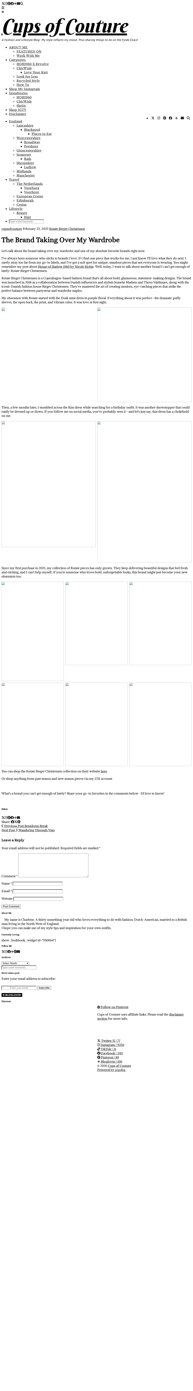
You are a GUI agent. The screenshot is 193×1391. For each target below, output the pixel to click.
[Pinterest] (9, 4)
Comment (10, 876)
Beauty (22, 213)
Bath (27, 159)
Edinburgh (25, 200)
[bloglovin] (12, 952)
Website (7, 899)
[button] (3, 8)
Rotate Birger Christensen (67, 229)
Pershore (31, 146)
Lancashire (25, 125)
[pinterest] (15, 952)
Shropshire (25, 163)
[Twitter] (3, 4)
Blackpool (32, 130)
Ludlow (30, 167)
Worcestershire (29, 138)
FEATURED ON (29, 51)
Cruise (22, 204)
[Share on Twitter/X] (15, 822)
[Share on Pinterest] (18, 822)
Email (7, 891)
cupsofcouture (12, 229)
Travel (14, 179)
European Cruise (30, 196)
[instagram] (6, 952)
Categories (17, 60)
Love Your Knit (36, 72)
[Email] (18, 4)
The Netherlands (30, 184)
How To (23, 85)
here (104, 771)
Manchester (26, 175)
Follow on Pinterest (114, 1007)
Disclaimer (17, 114)
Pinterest (109, 1057)
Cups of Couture (64, 25)
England (15, 121)
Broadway (32, 142)
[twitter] (3, 952)
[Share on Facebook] (12, 822)
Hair (27, 217)
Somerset (24, 155)
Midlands (24, 171)
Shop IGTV (17, 110)
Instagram (112, 1045)
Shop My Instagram (24, 89)
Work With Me (28, 56)
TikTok (108, 1049)
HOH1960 (24, 97)
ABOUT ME (18, 47)
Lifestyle (16, 209)
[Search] (21, 4)
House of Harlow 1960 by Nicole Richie (66, 267)
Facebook (111, 1053)
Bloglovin (111, 1061)
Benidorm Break (26, 826)
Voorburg (31, 188)
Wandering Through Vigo (28, 830)
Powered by (111, 1070)
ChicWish (24, 68)
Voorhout (31, 192)
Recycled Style (28, 81)
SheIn (21, 106)
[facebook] (9, 952)
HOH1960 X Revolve (33, 64)
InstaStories (18, 93)
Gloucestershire (29, 150)
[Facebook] (12, 4)
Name (7, 883)
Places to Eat (42, 134)
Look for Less (27, 76)
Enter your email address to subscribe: (29, 979)
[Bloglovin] (15, 4)
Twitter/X (110, 1041)
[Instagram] (6, 4)
